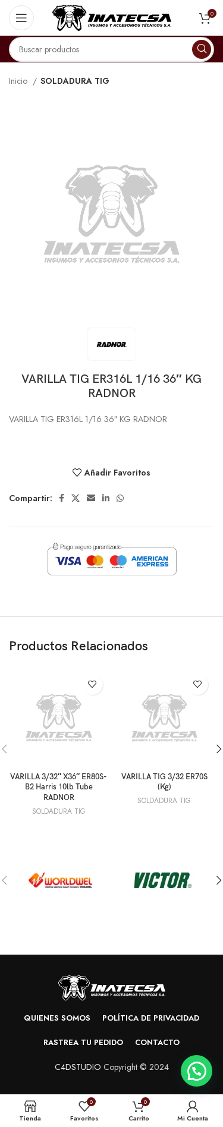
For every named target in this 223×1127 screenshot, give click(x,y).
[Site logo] (111, 17)
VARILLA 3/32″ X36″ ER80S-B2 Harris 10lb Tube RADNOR (58, 787)
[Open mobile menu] (21, 18)
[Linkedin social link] (106, 498)
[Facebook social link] (61, 498)
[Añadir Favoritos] (92, 684)
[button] (196, 1071)
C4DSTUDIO (78, 1067)
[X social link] (75, 498)
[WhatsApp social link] (120, 498)
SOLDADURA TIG (74, 81)
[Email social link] (91, 498)
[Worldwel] (60, 880)
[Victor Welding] (163, 880)
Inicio (19, 81)
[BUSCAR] (201, 49)
